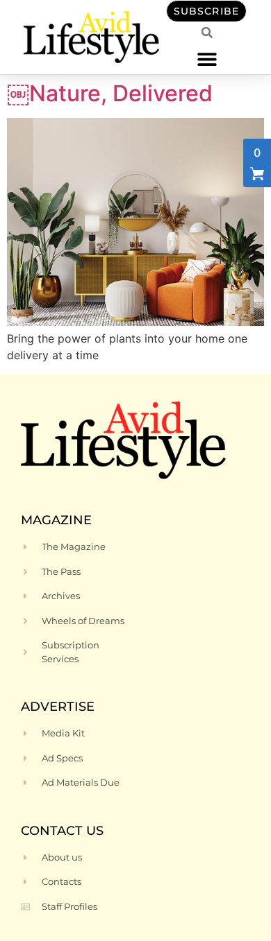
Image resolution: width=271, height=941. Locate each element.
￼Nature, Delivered (110, 93)
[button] (206, 58)
